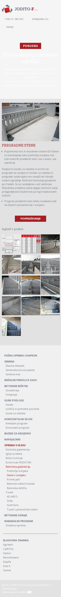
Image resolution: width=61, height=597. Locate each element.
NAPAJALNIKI (12, 439)
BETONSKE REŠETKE (16, 386)
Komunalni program (17, 427)
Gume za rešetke (15, 413)
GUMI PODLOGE (14, 400)
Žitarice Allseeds (15, 366)
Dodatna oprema (16, 525)
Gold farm (12, 505)
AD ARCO (12, 496)
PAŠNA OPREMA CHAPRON (20, 355)
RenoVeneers (11, 557)
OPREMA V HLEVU (15, 445)
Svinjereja (11, 394)
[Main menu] (57, 8)
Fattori (7, 553)
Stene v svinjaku (16, 475)
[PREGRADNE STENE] (11, 243)
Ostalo (9, 404)
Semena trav (13, 374)
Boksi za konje (14, 458)
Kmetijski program (16, 423)
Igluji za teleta (14, 454)
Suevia (7, 570)
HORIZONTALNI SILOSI (18, 419)
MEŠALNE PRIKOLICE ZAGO (20, 380)
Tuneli (9, 492)
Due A (6, 566)
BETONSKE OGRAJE (15, 515)
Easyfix (7, 561)
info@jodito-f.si (40, 18)
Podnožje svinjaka (17, 471)
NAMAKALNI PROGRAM (18, 521)
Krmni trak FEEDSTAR (18, 462)
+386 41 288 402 (14, 18)
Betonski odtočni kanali (21, 483)
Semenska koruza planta (20, 370)
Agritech (8, 544)
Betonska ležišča (17, 488)
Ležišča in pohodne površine (22, 409)
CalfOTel (8, 549)
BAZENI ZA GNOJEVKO (17, 433)
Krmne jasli (13, 479)
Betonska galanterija (18, 466)
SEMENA (9, 361)
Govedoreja (12, 390)
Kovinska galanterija (18, 449)
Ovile (10, 501)
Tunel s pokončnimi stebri (22, 509)
